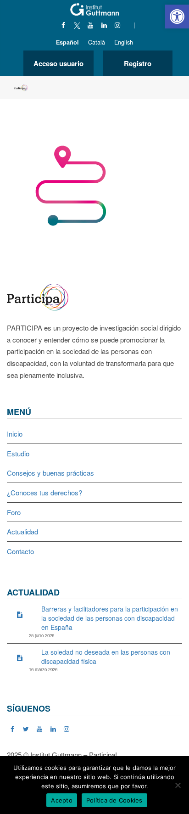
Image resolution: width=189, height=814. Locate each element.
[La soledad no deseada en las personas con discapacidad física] (19, 657)
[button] (177, 16)
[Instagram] (117, 25)
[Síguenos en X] (77, 25)
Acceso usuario (58, 63)
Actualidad (22, 531)
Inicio (14, 433)
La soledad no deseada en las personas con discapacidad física (105, 656)
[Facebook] (63, 25)
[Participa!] (40, 296)
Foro (14, 512)
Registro (137, 63)
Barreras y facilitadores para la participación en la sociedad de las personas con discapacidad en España (109, 618)
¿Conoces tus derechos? (44, 492)
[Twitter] (26, 728)
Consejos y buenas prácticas (50, 472)
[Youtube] (90, 25)
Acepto (61, 800)
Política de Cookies (114, 800)
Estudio (18, 453)
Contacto (20, 551)
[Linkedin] (104, 25)
